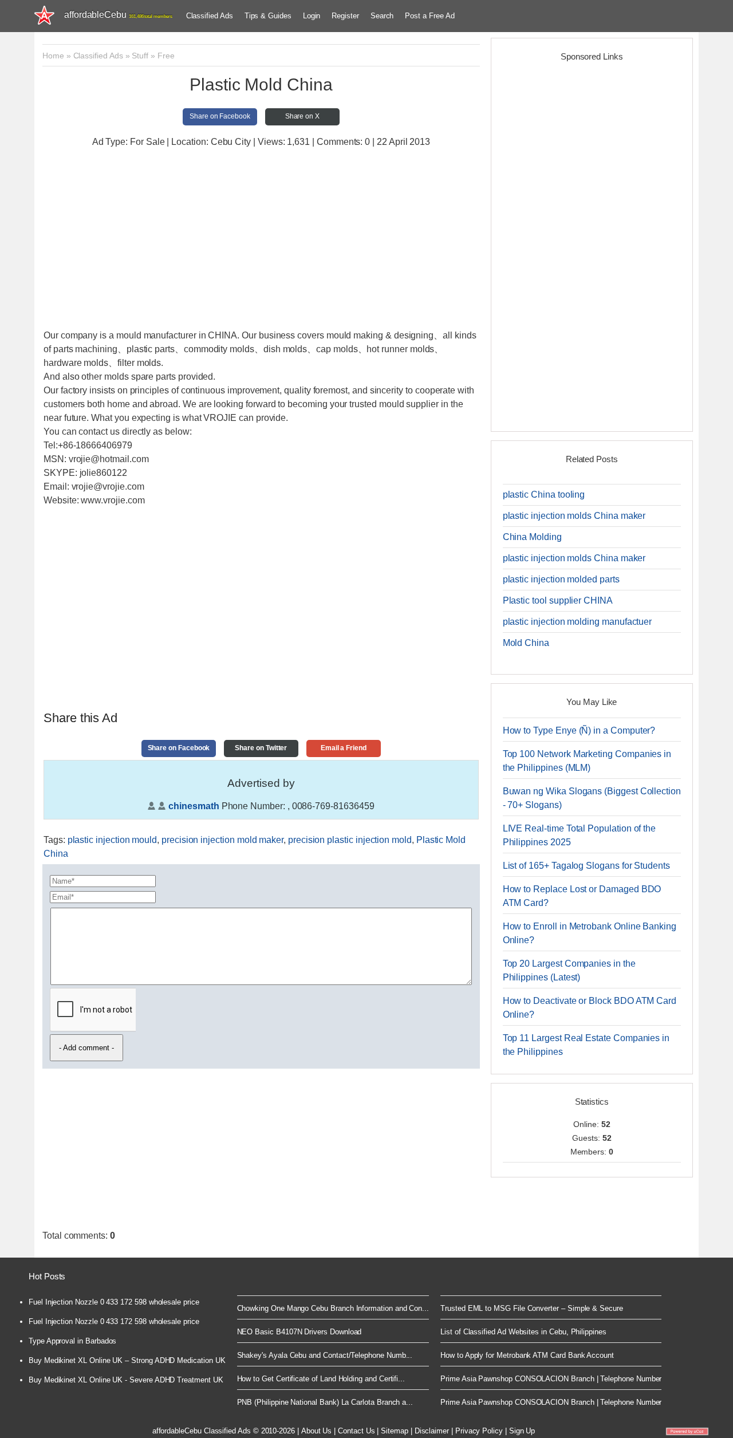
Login (312, 15)
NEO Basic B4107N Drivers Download (299, 1331)
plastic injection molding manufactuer (577, 622)
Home (53, 55)
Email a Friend (343, 748)
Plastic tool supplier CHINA (558, 600)
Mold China (526, 643)
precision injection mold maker (222, 840)
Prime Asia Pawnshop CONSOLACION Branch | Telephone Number (550, 1378)
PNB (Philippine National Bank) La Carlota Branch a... (325, 1402)
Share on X (302, 116)
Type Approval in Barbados (72, 1341)
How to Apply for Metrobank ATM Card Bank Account (527, 1355)
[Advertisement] (261, 240)
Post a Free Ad (429, 15)
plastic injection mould (112, 840)
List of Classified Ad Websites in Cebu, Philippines (523, 1331)
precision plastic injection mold (350, 840)
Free (166, 55)
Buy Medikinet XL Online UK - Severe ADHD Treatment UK (126, 1380)
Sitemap (394, 1431)
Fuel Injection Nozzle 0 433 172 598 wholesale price (114, 1302)
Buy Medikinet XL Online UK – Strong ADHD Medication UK (127, 1360)
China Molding (532, 537)
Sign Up (522, 1431)
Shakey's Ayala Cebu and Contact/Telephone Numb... (325, 1355)
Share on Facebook (220, 116)
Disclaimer (432, 1431)
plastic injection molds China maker (574, 516)
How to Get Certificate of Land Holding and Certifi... (321, 1378)
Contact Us (356, 1431)
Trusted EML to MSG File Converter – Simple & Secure (531, 1308)
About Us (316, 1431)
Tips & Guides (268, 15)
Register (345, 15)
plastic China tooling (544, 494)
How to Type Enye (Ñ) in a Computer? (579, 730)
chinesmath (193, 806)
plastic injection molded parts (561, 579)
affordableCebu (118, 14)
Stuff (140, 55)
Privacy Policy (479, 1431)
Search (382, 15)
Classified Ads (209, 15)
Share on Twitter (261, 748)
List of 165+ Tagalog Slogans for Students (586, 865)
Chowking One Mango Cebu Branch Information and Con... (333, 1308)
